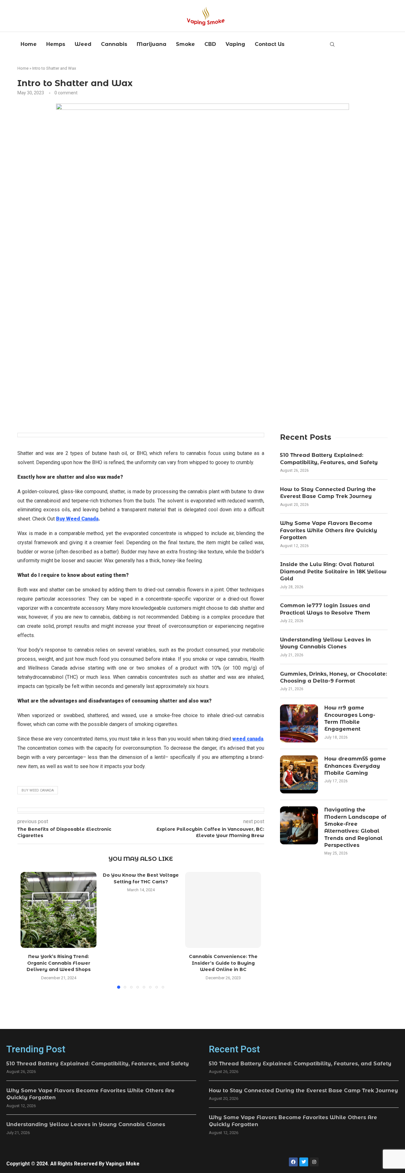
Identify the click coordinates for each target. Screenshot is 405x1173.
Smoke (185, 44)
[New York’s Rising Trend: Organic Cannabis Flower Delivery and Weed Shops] (59, 910)
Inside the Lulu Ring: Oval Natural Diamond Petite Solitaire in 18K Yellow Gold (333, 571)
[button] (29, 929)
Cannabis (114, 44)
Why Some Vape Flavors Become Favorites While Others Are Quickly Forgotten (328, 530)
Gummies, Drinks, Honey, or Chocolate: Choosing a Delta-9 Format (333, 677)
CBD (210, 44)
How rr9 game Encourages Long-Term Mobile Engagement (349, 718)
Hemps (55, 44)
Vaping (235, 44)
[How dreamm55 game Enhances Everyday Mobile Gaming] (299, 774)
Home (29, 44)
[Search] (332, 44)
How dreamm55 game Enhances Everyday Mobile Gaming (355, 766)
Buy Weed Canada (38, 790)
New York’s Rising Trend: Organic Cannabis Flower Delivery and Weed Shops (59, 963)
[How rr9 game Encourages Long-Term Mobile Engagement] (299, 723)
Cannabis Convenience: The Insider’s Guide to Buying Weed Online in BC (223, 963)
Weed (83, 44)
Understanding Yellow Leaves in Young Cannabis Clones (325, 643)
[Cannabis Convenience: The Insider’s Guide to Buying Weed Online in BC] (223, 910)
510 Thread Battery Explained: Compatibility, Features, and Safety (329, 458)
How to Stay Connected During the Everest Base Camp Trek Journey (328, 492)
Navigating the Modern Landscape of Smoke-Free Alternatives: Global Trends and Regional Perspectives (355, 827)
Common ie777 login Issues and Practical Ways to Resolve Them (325, 608)
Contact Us (269, 44)
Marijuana (151, 44)
